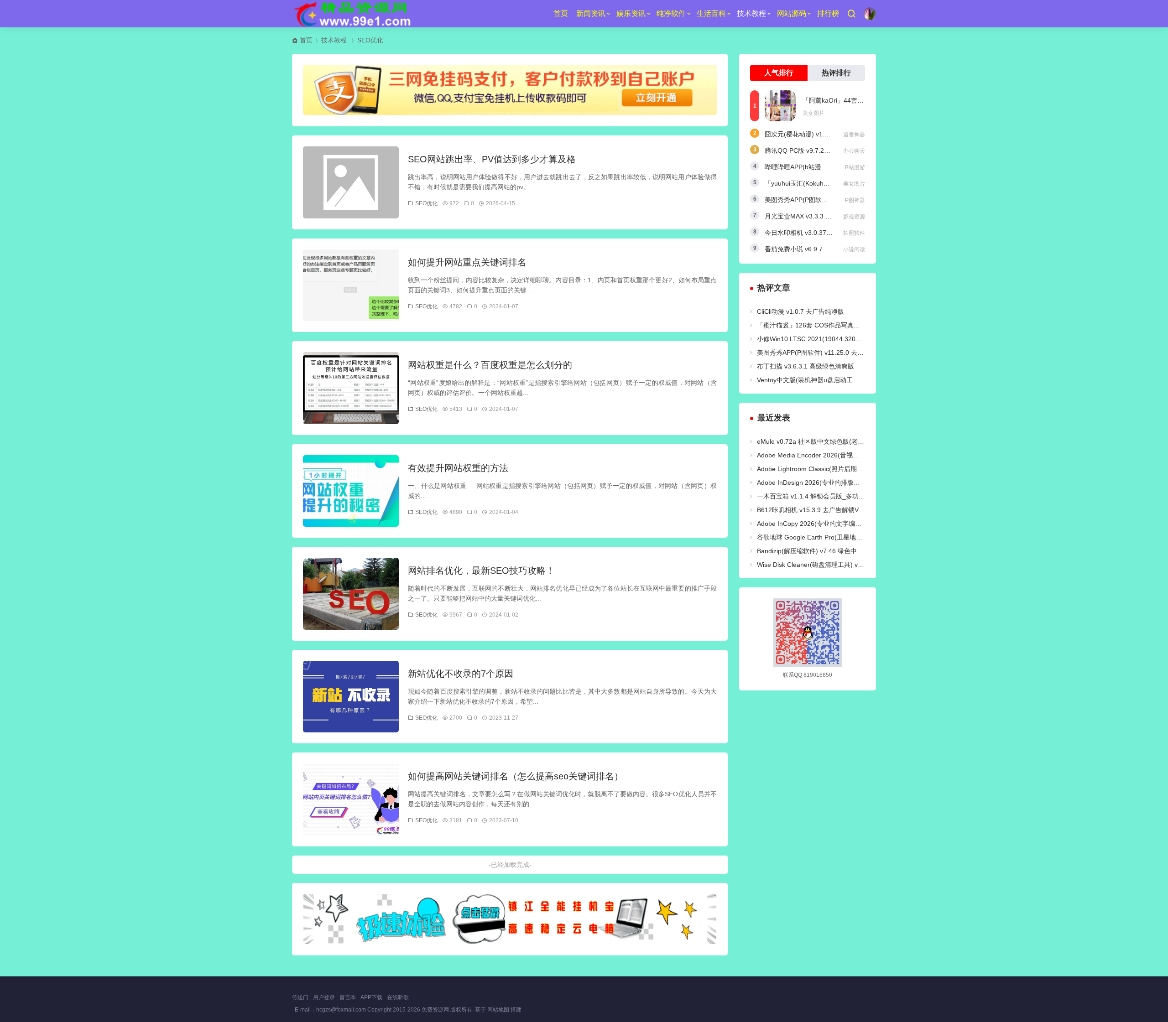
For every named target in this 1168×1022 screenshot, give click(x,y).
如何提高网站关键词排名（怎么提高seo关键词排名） (515, 776)
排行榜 (828, 13)
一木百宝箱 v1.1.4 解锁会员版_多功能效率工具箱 (827, 496)
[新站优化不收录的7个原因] (351, 697)
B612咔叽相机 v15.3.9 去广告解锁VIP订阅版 (820, 510)
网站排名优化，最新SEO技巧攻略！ (481, 570)
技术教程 (751, 13)
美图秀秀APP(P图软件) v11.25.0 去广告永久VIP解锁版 (834, 352)
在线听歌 (398, 997)
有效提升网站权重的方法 (458, 468)
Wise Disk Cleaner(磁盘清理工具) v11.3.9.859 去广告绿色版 (842, 564)
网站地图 (498, 1009)
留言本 (347, 997)
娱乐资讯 (631, 13)
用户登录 (324, 997)
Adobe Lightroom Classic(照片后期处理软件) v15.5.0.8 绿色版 (845, 468)
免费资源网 (435, 1009)
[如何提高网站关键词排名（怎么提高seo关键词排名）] (351, 799)
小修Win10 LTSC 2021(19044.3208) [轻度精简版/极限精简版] (845, 338)
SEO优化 (370, 40)
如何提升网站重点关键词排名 (467, 262)
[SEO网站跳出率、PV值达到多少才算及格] (351, 182)
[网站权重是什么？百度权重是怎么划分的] (351, 388)
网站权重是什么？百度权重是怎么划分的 (490, 365)
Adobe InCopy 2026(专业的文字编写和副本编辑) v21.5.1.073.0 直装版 (857, 523)
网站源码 (791, 13)
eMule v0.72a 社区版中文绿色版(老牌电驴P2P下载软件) (837, 441)
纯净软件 (671, 13)
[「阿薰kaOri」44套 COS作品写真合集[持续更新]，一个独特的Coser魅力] (780, 105)
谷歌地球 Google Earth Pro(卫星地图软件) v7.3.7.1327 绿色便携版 (852, 537)
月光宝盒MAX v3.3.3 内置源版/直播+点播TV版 (831, 216)
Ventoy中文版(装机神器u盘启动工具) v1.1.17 (821, 380)
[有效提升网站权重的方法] (351, 491)
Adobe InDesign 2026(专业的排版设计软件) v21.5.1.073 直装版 (848, 482)
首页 (560, 13)
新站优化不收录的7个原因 (460, 674)
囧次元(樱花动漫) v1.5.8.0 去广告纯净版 (822, 134)
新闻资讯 (590, 13)
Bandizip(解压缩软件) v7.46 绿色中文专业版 (819, 551)
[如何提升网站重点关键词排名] (351, 285)
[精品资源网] (351, 13)
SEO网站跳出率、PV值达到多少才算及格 (492, 159)
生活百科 (711, 13)
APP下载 (371, 997)
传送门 (300, 997)
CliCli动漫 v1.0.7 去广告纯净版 (800, 311)
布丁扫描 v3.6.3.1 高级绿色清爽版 (805, 366)
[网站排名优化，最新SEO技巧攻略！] (351, 594)
